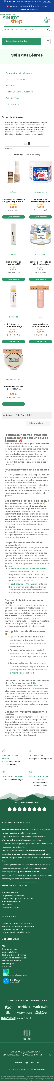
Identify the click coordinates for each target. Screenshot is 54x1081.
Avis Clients (7, 904)
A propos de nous (10, 892)
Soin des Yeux (12, 98)
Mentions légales (11, 1055)
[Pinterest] (44, 809)
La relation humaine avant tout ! (17, 923)
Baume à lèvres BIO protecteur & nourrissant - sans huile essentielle (13, 388)
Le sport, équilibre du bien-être (16, 932)
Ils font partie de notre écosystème (18, 926)
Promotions (7, 966)
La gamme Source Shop (13, 895)
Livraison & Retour (10, 952)
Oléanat (13, 192)
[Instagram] (15, 809)
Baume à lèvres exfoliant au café (40, 325)
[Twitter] (39, 809)
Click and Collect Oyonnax (14, 955)
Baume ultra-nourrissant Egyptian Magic (40, 200)
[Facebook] (24, 809)
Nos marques (8, 963)
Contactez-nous (9, 949)
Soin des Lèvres (13, 104)
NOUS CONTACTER (33, 1055)
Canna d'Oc (13, 317)
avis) (45, 6)
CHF (29, 1039)
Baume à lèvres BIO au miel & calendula (40, 263)
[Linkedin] (34, 809)
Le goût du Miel (41, 255)
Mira (40, 317)
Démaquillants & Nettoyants (19, 73)
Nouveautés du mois (11, 960)
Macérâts (10, 85)
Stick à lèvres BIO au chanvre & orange (13, 325)
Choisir (27, 148)
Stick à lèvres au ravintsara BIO (13, 263)
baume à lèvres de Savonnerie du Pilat (28, 568)
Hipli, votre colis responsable (15, 958)
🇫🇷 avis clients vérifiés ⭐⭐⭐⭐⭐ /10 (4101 (25, 6)
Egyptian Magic (40, 192)
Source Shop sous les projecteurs (27, 1000)
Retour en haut (38, 423)
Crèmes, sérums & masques (19, 92)
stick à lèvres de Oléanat (22, 584)
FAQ (4, 946)
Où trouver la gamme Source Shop (18, 898)
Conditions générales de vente (25, 1052)
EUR (24, 1039)
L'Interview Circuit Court (13, 929)
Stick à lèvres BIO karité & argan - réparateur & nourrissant (13, 200)
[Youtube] (10, 809)
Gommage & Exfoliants (17, 79)
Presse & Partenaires (11, 901)
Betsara (13, 255)
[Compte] (18, 10)
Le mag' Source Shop (11, 907)
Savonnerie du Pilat (13, 379)
